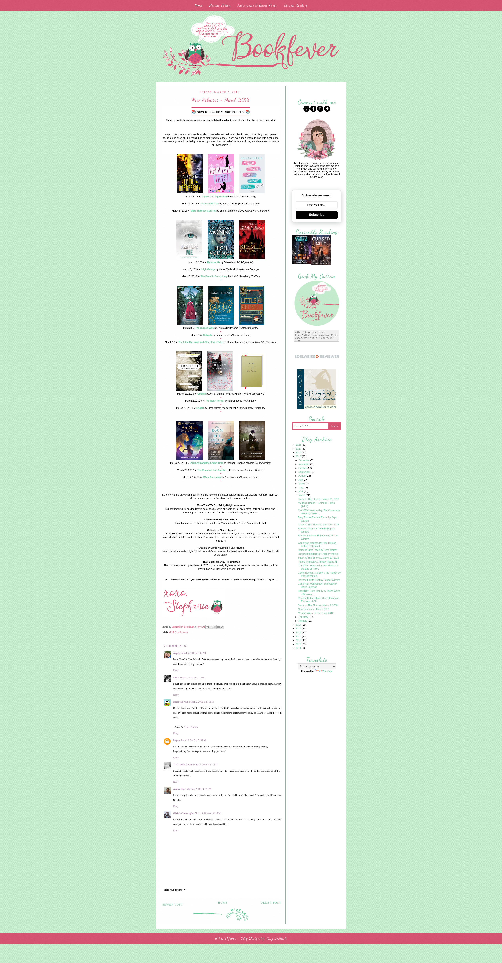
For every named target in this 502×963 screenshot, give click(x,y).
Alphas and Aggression (215, 196)
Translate (327, 671)
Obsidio (201, 393)
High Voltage (208, 269)
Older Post (271, 902)
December (304, 460)
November (304, 464)
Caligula (207, 335)
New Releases (181, 632)
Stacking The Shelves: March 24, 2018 (318, 524)
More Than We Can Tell (203, 210)
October (302, 468)
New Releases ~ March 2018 (313, 609)
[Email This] (207, 627)
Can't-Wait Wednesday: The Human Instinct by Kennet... (317, 545)
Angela (176, 653)
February (303, 617)
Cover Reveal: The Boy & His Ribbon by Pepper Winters (319, 574)
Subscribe (316, 214)
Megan (176, 740)
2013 (299, 640)
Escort (200, 408)
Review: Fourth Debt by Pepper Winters (319, 580)
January (303, 620)
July (300, 479)
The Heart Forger (214, 400)
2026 (299, 444)
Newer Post (172, 904)
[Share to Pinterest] (222, 627)
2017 (299, 624)
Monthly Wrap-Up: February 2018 (316, 613)
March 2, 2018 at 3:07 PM (193, 653)
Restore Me (213, 262)
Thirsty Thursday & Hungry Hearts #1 (317, 561)
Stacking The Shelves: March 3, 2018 (318, 605)
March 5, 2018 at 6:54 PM (199, 789)
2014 (299, 636)
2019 (299, 452)
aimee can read (180, 701)
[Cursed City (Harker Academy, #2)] (321, 264)
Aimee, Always (191, 727)
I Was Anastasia (212, 477)
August (302, 475)
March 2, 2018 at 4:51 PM (201, 701)
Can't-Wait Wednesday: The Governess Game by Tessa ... (319, 512)
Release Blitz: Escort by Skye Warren (317, 550)
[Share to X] (215, 627)
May (301, 487)
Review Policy (220, 5)
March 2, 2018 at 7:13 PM (193, 740)
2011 (299, 648)
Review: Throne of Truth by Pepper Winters (316, 530)
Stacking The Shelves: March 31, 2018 (318, 499)
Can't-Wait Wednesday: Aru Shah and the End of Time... (318, 567)
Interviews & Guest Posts (257, 5)
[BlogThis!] (211, 627)
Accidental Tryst (210, 203)
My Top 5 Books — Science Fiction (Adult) (316, 505)
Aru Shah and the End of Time (206, 463)
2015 (299, 632)
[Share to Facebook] (218, 627)
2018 (171, 632)
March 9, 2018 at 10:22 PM (208, 813)
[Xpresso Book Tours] (316, 408)
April (301, 491)
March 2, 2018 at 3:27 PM (192, 677)
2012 (299, 644)
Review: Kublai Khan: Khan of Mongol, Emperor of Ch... (318, 600)
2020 (299, 448)
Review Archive (296, 5)
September (304, 472)
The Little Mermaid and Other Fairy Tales (200, 342)
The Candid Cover (182, 764)
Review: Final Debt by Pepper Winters (318, 554)
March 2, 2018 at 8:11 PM (205, 764)
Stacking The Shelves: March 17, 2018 (318, 557)
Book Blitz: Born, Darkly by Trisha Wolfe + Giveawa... (319, 593)
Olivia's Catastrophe (183, 813)
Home (198, 5)
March (302, 495)
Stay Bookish (276, 938)
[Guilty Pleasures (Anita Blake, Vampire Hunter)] (301, 263)
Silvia (176, 677)
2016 (299, 628)
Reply (176, 670)
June (301, 483)
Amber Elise (179, 789)
